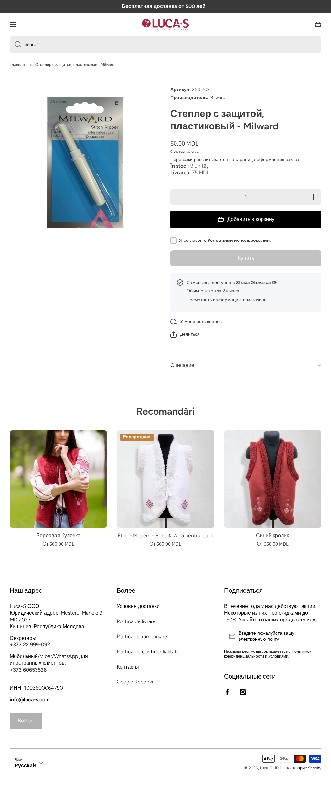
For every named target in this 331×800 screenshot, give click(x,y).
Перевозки (181, 159)
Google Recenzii (136, 682)
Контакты (128, 667)
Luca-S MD (269, 768)
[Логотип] (165, 24)
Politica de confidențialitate (148, 652)
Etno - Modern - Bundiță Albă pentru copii (165, 535)
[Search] (15, 44)
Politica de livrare (136, 621)
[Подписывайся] (313, 636)
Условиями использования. (239, 240)
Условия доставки (138, 606)
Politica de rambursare (142, 636)
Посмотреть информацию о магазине (227, 300)
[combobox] (165, 44)
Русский (25, 766)
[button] (318, 24)
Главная (17, 64)
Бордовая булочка (58, 535)
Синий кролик (272, 535)
